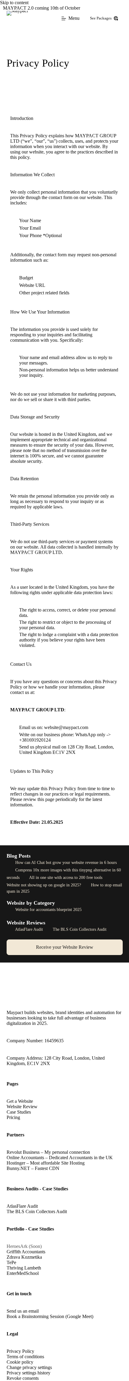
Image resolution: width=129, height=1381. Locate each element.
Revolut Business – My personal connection (48, 1152)
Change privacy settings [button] (29, 1367)
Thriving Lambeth (24, 1267)
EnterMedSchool (23, 1273)
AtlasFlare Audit (29, 929)
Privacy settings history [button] (28, 1372)
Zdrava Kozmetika (24, 1257)
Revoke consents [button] (23, 1378)
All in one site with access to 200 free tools (66, 877)
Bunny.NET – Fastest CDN (33, 1168)
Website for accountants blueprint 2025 (48, 909)
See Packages (101, 18)
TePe (11, 1262)
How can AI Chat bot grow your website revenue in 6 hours (65, 862)
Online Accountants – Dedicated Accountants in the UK (60, 1157)
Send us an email (23, 1311)
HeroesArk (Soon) (24, 1246)
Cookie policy (20, 1362)
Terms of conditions (25, 1356)
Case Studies (19, 1112)
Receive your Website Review (64, 947)
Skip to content (14, 2)
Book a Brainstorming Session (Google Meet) (50, 1316)
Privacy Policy (20, 1351)
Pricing (13, 1117)
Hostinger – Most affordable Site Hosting (46, 1162)
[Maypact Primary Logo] (17, 18)
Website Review (22, 1106)
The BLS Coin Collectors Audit (79, 929)
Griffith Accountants (26, 1251)
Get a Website (20, 1101)
